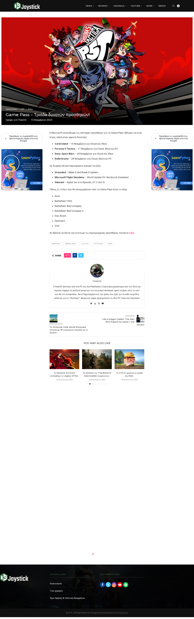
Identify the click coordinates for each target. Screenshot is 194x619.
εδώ (131, 232)
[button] (53, 366)
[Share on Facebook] (75, 255)
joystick (84, 244)
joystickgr (98, 244)
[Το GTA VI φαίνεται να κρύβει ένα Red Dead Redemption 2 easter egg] (97, 359)
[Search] (173, 6)
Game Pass (55, 244)
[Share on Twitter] (81, 255)
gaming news (70, 244)
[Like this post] (68, 255)
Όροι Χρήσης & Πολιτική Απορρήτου (67, 598)
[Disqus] (97, 427)
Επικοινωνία (56, 583)
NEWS (89, 6)
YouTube (135, 6)
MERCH (162, 6)
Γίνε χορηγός (56, 591)
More (149, 6)
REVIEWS (102, 6)
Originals (118, 6)
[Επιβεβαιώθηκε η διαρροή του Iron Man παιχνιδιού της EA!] (129, 359)
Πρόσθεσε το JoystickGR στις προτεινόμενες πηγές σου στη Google (173, 138)
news (110, 244)
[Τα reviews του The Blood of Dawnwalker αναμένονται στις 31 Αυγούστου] (64, 359)
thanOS (22, 119)
